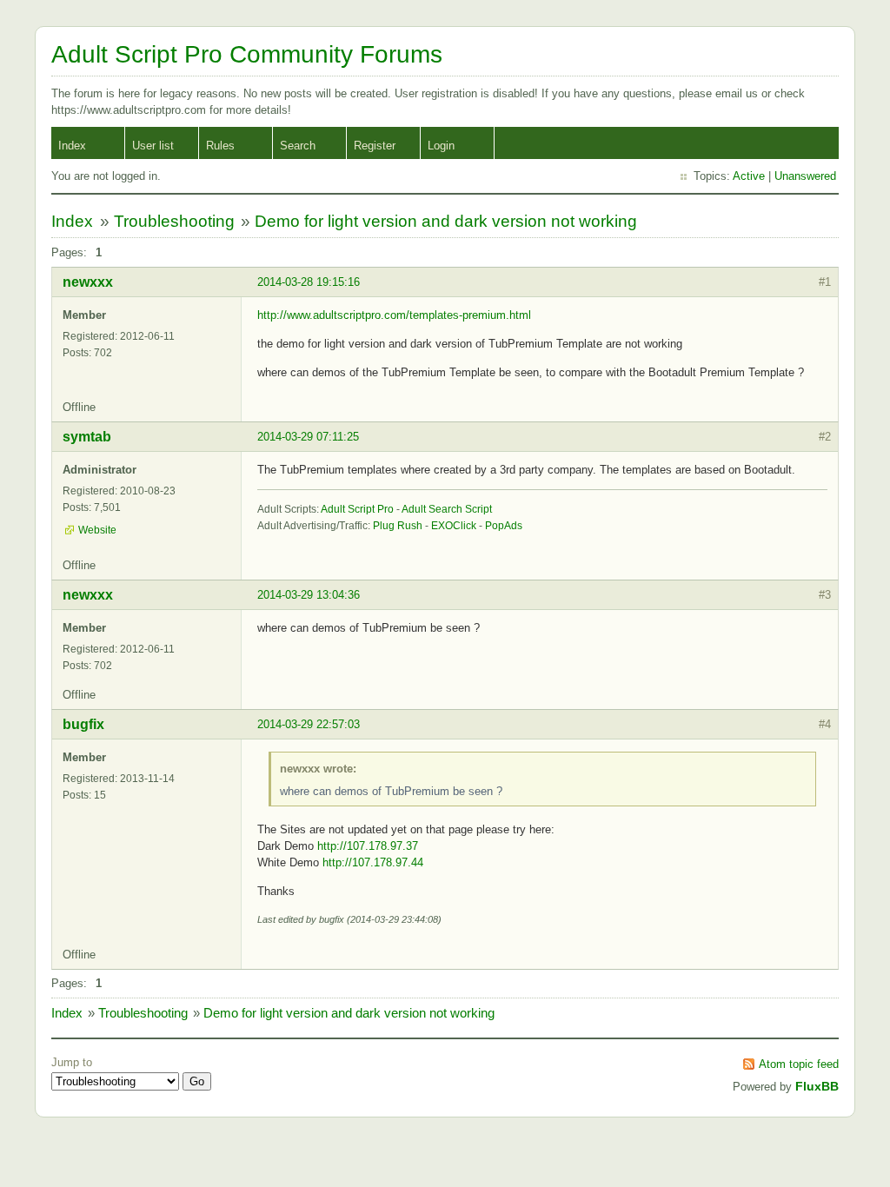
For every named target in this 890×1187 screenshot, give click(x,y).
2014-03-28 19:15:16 (308, 281)
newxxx (88, 282)
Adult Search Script (447, 509)
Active (749, 175)
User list (153, 145)
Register (374, 145)
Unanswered (805, 175)
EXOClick (453, 526)
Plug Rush (397, 526)
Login (441, 145)
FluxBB (817, 1086)
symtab (87, 436)
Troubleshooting (174, 221)
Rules (220, 145)
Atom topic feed (799, 1064)
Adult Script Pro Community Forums (246, 54)
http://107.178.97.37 (367, 845)
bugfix (83, 724)
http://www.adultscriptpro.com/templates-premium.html (394, 315)
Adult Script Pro (357, 509)
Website (97, 530)
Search (297, 145)
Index (72, 145)
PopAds (503, 526)
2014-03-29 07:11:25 (308, 436)
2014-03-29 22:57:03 (308, 724)
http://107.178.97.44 (372, 862)
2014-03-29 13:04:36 (308, 594)
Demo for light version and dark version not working (446, 221)
